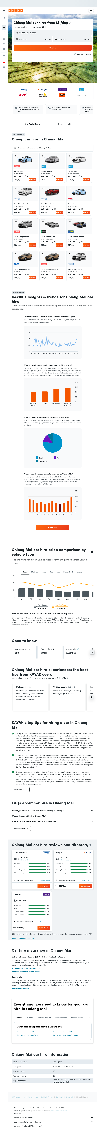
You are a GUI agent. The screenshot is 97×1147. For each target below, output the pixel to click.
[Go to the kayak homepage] (16, 10)
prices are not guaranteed (59, 1111)
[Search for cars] (4, 27)
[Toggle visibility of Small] (39, 457)
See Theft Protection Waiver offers (26, 971)
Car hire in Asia (33, 1097)
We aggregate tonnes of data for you (29, 1122)
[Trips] (4, 55)
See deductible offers (20, 988)
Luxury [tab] (79, 572)
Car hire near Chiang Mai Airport (29, 1032)
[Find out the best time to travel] (4, 49)
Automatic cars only (84, 54)
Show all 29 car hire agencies (23, 938)
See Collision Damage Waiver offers (26, 968)
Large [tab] (44, 572)
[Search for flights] (4, 17)
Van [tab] (58, 572)
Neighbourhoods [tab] (77, 1017)
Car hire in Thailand (47, 1097)
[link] (52, 527)
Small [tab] (25, 572)
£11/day (62, 22)
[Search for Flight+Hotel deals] (4, 32)
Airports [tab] (18, 1017)
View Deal (32, 179)
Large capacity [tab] (61, 1017)
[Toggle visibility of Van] (56, 457)
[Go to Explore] (4, 39)
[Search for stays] (4, 22)
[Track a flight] (4, 44)
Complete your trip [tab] (44, 1017)
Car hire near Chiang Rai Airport (64, 1032)
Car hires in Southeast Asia (64, 1097)
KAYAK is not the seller (23, 1117)
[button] (4, 10)
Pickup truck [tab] (68, 572)
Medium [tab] (34, 572)
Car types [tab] (29, 1017)
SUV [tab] (51, 572)
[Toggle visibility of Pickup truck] (42, 461)
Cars (23, 1097)
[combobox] (21, 27)
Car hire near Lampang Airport (28, 1035)
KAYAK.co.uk (16, 1097)
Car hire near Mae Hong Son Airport (66, 1035)
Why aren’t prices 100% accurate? (28, 1126)
